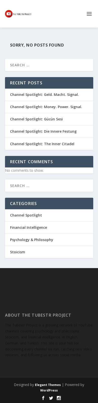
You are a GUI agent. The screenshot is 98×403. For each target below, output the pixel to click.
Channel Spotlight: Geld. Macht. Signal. (44, 94)
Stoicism (17, 252)
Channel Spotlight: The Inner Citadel (42, 143)
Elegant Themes (48, 385)
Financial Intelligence (28, 227)
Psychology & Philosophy (31, 239)
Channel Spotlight (26, 215)
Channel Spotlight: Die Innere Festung (43, 131)
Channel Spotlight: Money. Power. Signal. (46, 106)
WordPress (49, 390)
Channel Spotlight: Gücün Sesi (36, 119)
